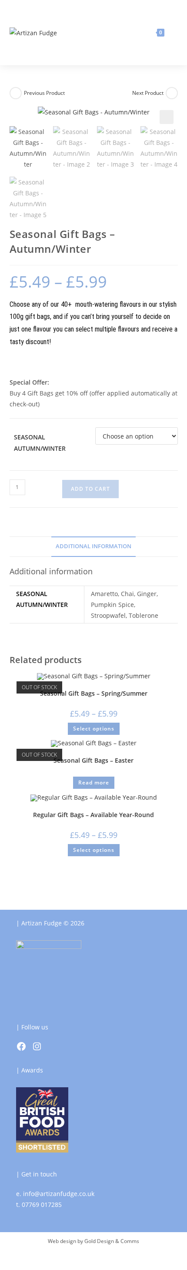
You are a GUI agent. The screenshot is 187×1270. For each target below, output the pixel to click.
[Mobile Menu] (172, 32)
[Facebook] (21, 1046)
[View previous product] (16, 93)
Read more (93, 782)
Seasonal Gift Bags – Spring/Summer (93, 693)
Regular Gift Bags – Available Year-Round (93, 815)
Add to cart (90, 489)
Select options (93, 728)
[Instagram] (37, 1046)
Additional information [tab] (93, 546)
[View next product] (172, 93)
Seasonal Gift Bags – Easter (93, 760)
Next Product (148, 93)
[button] (167, 117)
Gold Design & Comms (111, 1241)
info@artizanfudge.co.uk (58, 1194)
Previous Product (44, 93)
